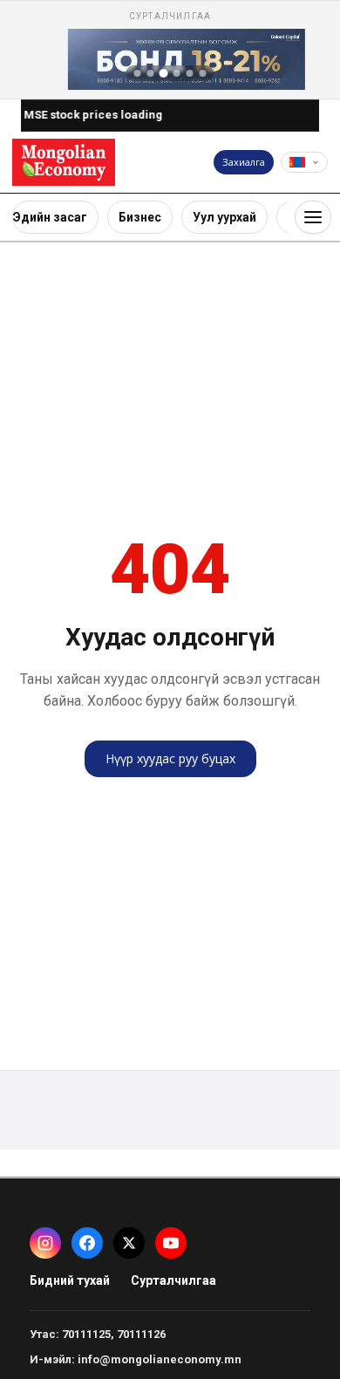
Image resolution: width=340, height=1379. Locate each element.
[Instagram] (45, 1243)
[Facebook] (87, 1243)
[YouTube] (171, 1243)
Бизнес (140, 217)
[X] (129, 1243)
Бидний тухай (70, 1280)
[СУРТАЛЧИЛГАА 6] (203, 73)
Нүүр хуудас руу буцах (170, 758)
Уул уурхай (224, 217)
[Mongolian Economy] (63, 162)
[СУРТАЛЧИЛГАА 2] (150, 73)
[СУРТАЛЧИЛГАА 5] (190, 73)
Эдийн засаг (50, 217)
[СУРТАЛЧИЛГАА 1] (137, 73)
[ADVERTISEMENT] (170, 50)
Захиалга (243, 161)
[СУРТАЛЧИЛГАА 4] (176, 73)
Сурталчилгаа (173, 1280)
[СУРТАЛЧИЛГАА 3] (164, 73)
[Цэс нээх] (313, 217)
